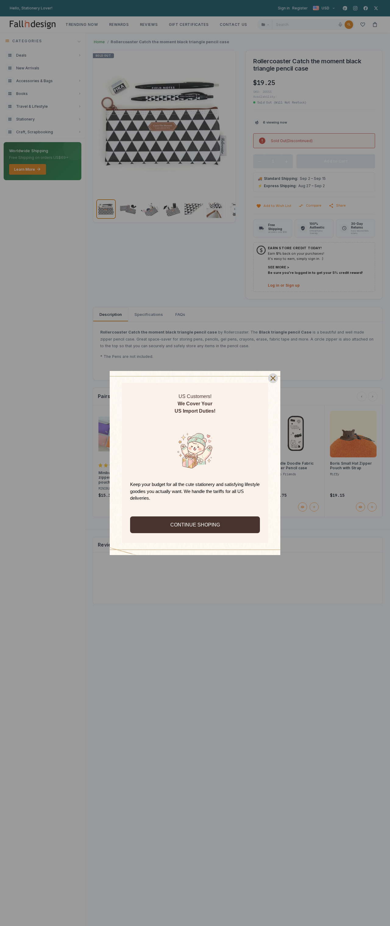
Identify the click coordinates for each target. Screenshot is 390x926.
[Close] (273, 378)
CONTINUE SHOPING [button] (195, 524)
